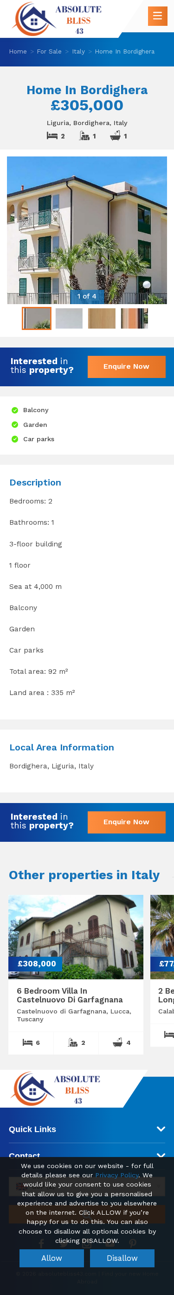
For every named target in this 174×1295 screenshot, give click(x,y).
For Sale (49, 51)
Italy (78, 51)
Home (18, 51)
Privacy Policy (116, 1175)
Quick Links (32, 1129)
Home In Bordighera (125, 51)
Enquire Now (126, 366)
